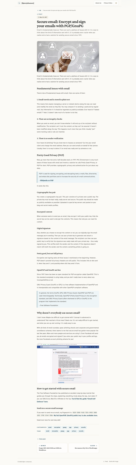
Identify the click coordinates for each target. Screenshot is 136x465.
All (40, 10)
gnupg (64, 427)
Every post (42, 439)
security (83, 427)
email (49, 427)
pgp (70, 427)
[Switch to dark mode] (116, 3)
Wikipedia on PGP (46, 180)
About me (98, 3)
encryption (57, 427)
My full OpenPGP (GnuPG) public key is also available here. (76, 415)
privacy (76, 427)
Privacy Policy (108, 3)
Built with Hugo (113, 461)
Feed (106, 461)
